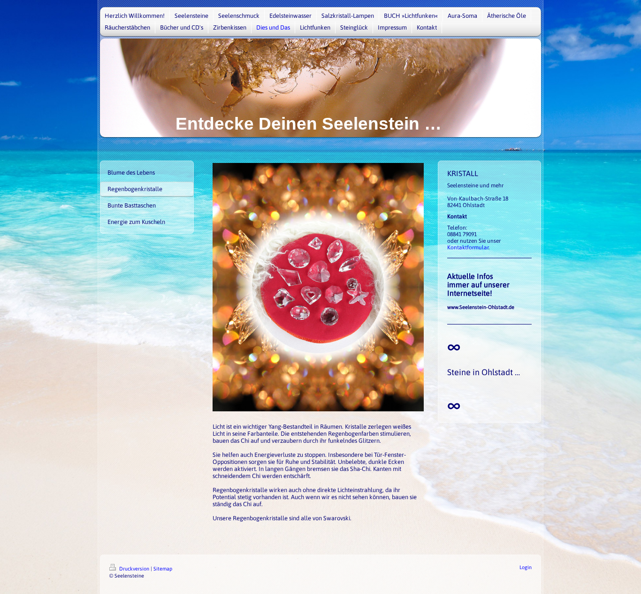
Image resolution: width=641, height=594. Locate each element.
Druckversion (134, 568)
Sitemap (162, 568)
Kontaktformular (467, 247)
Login (525, 567)
